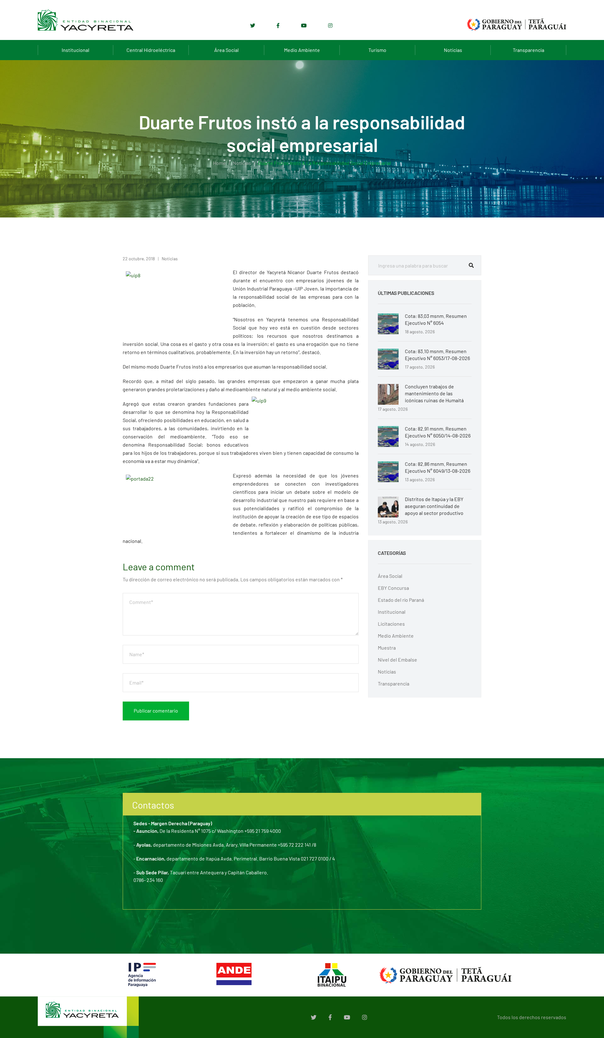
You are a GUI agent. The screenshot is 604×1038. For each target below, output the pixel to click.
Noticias (453, 50)
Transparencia (528, 50)
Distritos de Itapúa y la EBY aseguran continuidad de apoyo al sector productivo (434, 506)
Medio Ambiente (302, 50)
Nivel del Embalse (397, 660)
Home (219, 163)
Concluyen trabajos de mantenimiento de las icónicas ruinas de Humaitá (434, 393)
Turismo (377, 50)
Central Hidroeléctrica (150, 50)
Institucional (75, 50)
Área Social (226, 50)
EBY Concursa (393, 588)
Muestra (387, 648)
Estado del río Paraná (401, 600)
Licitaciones (391, 624)
